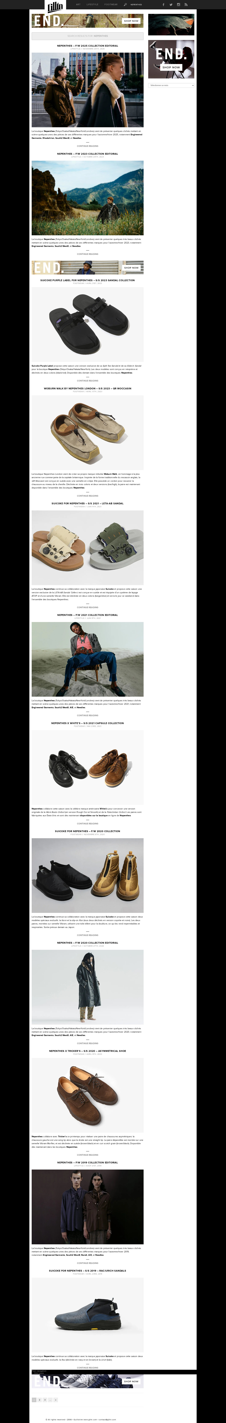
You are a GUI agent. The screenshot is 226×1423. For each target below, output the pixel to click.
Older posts (38, 1373)
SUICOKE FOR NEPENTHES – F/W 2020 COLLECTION (87, 831)
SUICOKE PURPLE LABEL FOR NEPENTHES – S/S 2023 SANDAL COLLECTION (87, 280)
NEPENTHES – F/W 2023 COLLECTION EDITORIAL (87, 154)
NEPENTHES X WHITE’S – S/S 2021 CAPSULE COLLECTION (87, 723)
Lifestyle (92, 4)
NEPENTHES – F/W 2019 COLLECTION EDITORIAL (87, 1162)
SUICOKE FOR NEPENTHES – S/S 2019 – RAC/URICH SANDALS (87, 1270)
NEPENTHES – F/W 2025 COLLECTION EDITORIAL (87, 45)
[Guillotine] (55, 8)
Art (78, 4)
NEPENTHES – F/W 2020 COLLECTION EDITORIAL (87, 942)
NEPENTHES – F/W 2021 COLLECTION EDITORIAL (87, 615)
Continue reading (87, 146)
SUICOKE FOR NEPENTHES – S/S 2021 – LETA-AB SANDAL (87, 503)
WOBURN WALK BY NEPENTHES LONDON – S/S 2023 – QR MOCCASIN (87, 388)
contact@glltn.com (107, 1420)
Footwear (111, 4)
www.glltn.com (90, 1420)
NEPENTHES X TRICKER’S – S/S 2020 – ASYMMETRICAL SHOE (87, 1051)
